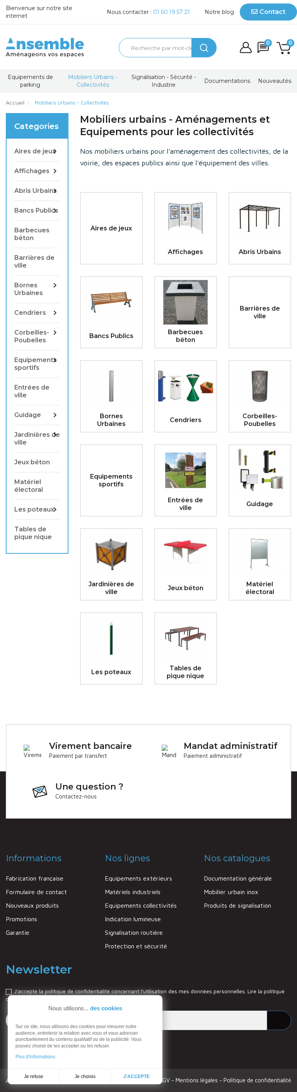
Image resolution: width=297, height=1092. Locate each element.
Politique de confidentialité (257, 1080)
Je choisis (85, 1076)
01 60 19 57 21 (171, 12)
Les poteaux (34, 509)
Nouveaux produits (32, 905)
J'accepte (136, 1076)
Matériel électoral (28, 485)
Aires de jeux (35, 151)
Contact (272, 11)
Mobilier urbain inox (231, 891)
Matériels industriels (132, 891)
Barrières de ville (34, 261)
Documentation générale (238, 878)
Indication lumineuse (133, 918)
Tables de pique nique (33, 533)
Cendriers (30, 312)
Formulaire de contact (36, 891)
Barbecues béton (32, 234)
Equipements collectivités (141, 905)
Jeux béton (32, 462)
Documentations (227, 80)
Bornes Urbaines (28, 289)
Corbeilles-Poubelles (31, 336)
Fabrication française (34, 878)
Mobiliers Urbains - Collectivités (92, 81)
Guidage (27, 415)
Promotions (21, 918)
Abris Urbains (35, 190)
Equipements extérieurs (138, 878)
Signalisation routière (134, 932)
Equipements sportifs (35, 363)
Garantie (17, 932)
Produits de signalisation (237, 905)
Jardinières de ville (37, 438)
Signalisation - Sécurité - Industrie (163, 81)
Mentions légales (197, 1080)
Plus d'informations (35, 1056)
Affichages (32, 171)
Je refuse (33, 1076)
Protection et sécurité (136, 946)
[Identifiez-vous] (246, 47)
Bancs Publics (36, 210)
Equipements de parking (30, 81)
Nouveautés (274, 80)
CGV (165, 1080)
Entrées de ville (32, 391)
